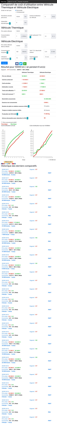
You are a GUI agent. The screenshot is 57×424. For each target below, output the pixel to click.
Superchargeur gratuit (34, 57)
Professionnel (20, 12)
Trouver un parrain (23, 1)
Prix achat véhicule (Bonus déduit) (6, 45)
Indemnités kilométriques (5, 22)
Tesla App (3, 1)
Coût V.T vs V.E (12, 1)
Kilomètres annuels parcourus (6, 16)
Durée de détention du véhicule (35, 16)
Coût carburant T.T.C (35, 36)
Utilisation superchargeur (5, 57)
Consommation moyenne (5, 36)
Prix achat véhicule (6, 31)
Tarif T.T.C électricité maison (35, 51)
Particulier (19, 10)
